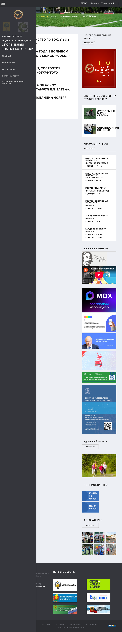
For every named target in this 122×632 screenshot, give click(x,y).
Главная (6, 56)
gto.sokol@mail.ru (38, 587)
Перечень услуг (10, 76)
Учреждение (8, 62)
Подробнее (88, 43)
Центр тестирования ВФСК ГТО (13, 83)
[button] (97, 81)
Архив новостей (41, 16)
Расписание (8, 69)
